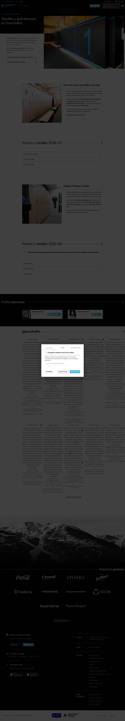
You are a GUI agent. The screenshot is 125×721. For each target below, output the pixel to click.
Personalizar (49, 371)
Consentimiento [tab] (49, 347)
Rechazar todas (63, 371)
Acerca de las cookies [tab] (75, 347)
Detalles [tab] (62, 347)
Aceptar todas (75, 371)
